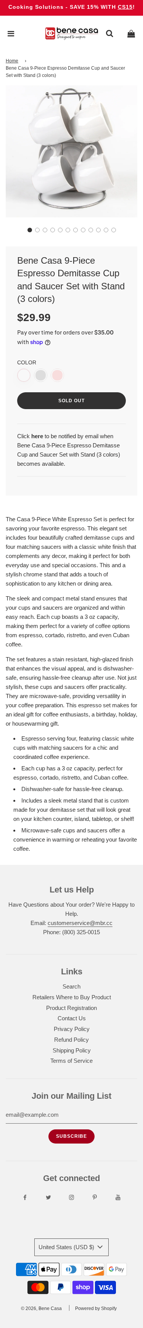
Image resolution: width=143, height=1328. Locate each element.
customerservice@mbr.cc (80, 923)
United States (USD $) (67, 1247)
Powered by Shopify (96, 1308)
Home (12, 61)
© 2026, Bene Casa (41, 1308)
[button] (29, 230)
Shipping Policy (72, 1050)
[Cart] (131, 34)
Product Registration (71, 1008)
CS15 (125, 7)
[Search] (109, 34)
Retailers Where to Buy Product (71, 997)
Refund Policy (71, 1039)
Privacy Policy (72, 1029)
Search (71, 986)
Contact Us (72, 1018)
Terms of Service (71, 1060)
